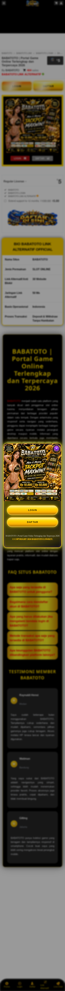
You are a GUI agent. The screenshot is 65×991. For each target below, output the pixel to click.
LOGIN (32, 510)
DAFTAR (32, 522)
